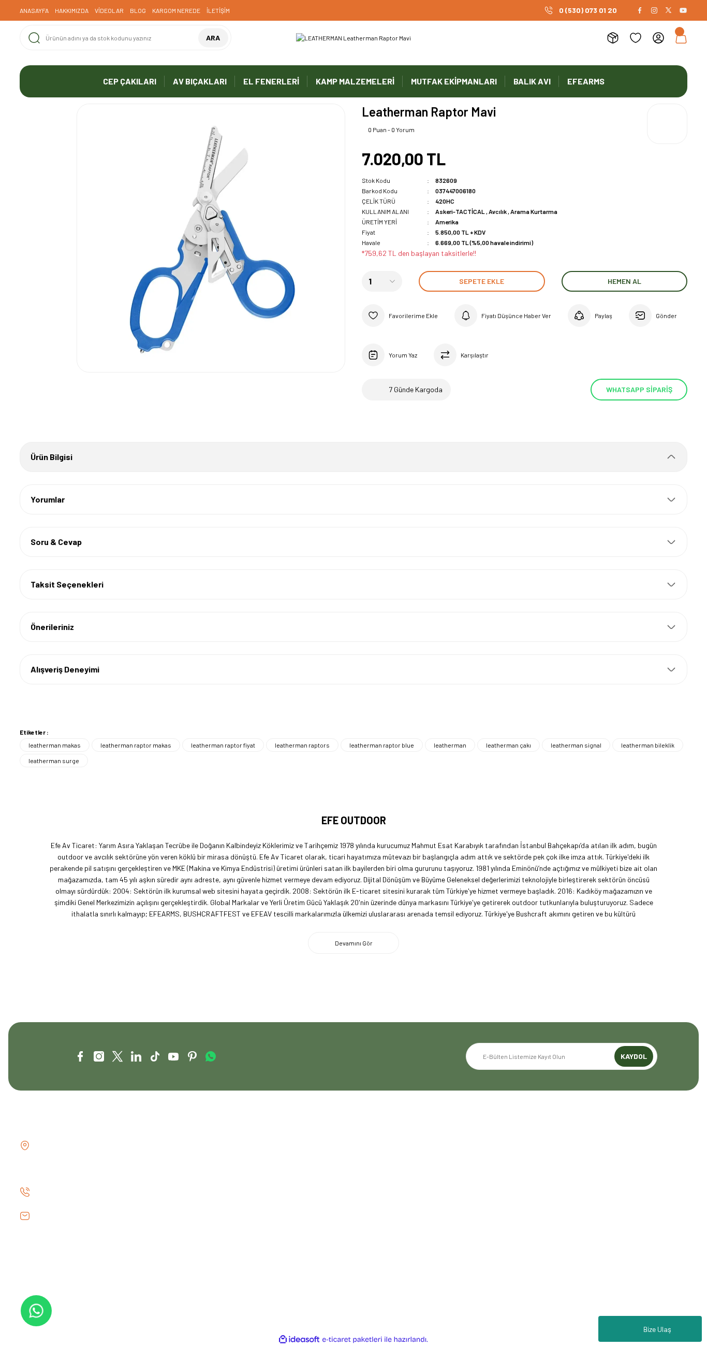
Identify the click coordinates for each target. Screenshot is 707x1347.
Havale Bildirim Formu (224, 1181)
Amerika (447, 221)
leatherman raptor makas (135, 745)
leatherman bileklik (647, 745)
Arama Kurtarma (533, 211)
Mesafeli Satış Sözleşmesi (573, 1145)
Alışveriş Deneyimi (65, 669)
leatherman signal (576, 745)
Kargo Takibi (211, 1198)
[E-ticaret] (352, 1339)
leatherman (450, 745)
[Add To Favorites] (400, 315)
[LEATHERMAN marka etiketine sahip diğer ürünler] (667, 124)
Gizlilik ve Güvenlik (560, 1163)
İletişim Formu (213, 1163)
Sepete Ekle (481, 281)
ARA (213, 37)
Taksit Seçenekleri (67, 584)
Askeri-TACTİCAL (460, 211)
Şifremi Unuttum (387, 1181)
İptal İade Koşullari (562, 1181)
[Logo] (353, 38)
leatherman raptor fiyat (223, 745)
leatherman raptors (302, 745)
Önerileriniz (52, 627)
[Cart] (681, 38)
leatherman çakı (508, 745)
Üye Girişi (376, 1163)
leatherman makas (54, 745)
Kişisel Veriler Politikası (569, 1198)
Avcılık (498, 211)
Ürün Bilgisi (51, 457)
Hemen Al (624, 281)
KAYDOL (634, 1056)
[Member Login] (658, 38)
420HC (444, 201)
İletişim (202, 1145)
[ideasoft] (299, 1339)
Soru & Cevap (56, 542)
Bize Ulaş (657, 1329)
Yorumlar (48, 499)
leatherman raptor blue (381, 745)
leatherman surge (53, 760)
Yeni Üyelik (377, 1145)
